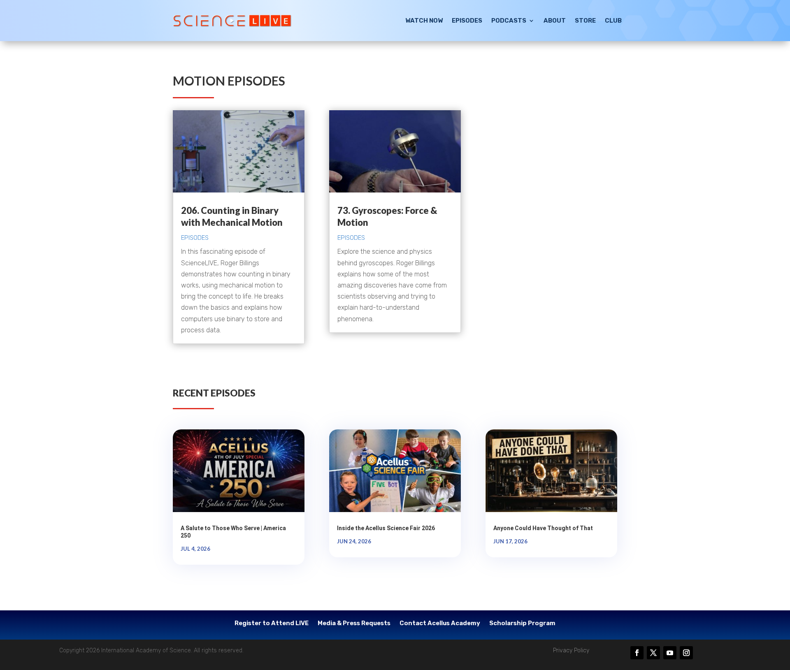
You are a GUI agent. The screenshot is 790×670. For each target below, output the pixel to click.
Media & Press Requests (354, 623)
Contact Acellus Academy (440, 623)
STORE (585, 20)
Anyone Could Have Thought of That (543, 528)
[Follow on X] (653, 652)
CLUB (613, 20)
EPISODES (467, 20)
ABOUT (555, 20)
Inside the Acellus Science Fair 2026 (386, 528)
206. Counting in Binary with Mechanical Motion (232, 216)
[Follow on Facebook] (637, 652)
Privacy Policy (571, 650)
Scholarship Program (522, 623)
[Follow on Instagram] (686, 652)
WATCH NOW (424, 20)
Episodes (195, 237)
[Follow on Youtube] (669, 652)
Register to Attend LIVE (272, 623)
